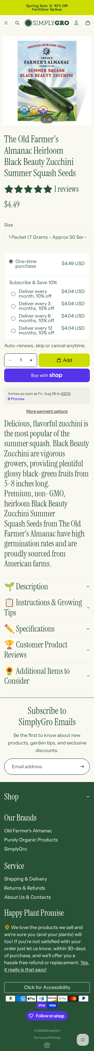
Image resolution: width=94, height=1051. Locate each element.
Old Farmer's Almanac (28, 831)
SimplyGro (15, 849)
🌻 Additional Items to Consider (37, 675)
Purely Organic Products (31, 840)
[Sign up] (82, 766)
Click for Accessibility (47, 987)
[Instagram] (47, 1045)
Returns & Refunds (24, 888)
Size (8, 225)
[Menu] (6, 23)
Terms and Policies (47, 1038)
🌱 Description (26, 586)
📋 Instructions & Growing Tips (43, 607)
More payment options (47, 411)
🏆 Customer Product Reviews (35, 649)
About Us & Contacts (27, 897)
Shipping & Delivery (25, 879)
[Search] (17, 23)
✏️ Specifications (29, 628)
